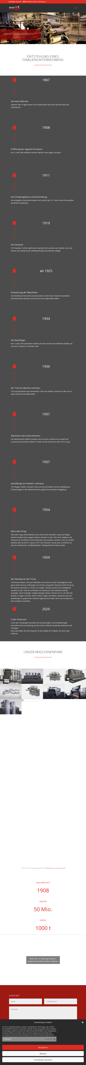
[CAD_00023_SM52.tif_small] (11, 714)
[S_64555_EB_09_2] (53, 698)
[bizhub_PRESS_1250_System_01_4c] (32, 701)
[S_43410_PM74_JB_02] (11, 683)
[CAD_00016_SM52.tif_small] (75, 698)
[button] (83, 1022)
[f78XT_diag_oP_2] (32, 698)
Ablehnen (43, 1053)
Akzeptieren (43, 1047)
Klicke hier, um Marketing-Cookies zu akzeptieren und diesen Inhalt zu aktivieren (43, 960)
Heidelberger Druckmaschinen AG (55, 868)
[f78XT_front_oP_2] (53, 683)
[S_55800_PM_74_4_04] (75, 683)
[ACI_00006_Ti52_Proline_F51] (11, 698)
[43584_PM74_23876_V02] (32, 683)
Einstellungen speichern (43, 1060)
